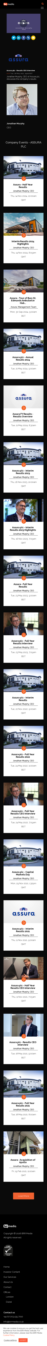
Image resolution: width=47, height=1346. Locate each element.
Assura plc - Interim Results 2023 (23, 472)
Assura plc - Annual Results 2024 (22, 358)
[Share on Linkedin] (18, 38)
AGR (8, 73)
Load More (23, 1196)
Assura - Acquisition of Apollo (23, 1161)
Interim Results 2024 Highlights (23, 242)
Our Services (10, 1277)
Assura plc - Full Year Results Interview (22, 642)
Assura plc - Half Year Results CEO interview (23, 986)
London (10, 1296)
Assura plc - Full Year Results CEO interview (23, 812)
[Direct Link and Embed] (28, 38)
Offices (7, 1292)
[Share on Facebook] (23, 38)
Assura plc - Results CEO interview (22, 1043)
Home (7, 1267)
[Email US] (33, 38)
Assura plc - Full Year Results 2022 (22, 755)
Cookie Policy (8, 1335)
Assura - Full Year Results (23, 585)
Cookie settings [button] (10, 1340)
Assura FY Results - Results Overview (23, 415)
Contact (7, 1287)
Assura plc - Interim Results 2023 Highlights (23, 528)
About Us (8, 1282)
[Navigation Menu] (42, 7)
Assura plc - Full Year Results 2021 (22, 1104)
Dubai (9, 1302)
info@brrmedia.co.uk (14, 1321)
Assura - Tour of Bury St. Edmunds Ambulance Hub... (23, 300)
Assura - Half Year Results (23, 185)
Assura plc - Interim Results (23, 698)
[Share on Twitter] (14, 38)
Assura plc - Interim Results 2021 (23, 930)
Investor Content (12, 1272)
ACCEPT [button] (23, 1340)
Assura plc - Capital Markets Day (23, 873)
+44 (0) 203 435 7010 (13, 1316)
